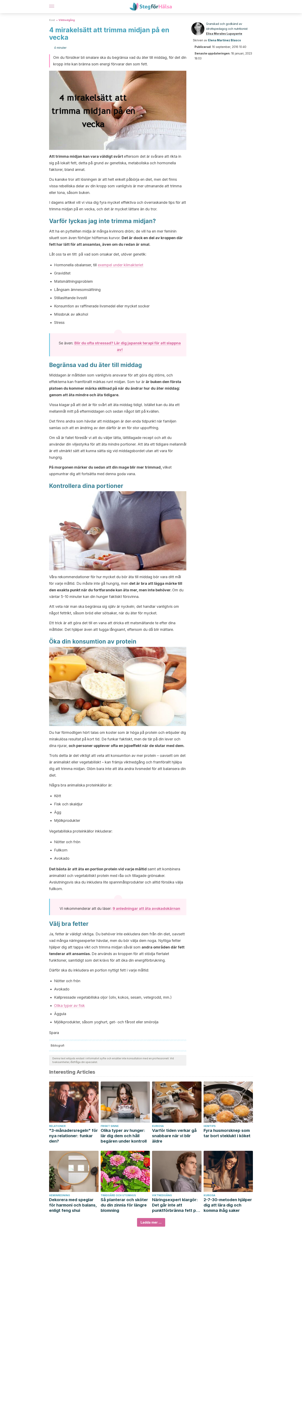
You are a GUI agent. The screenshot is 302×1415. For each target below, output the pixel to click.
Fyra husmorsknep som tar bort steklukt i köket (227, 1133)
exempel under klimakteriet (120, 265)
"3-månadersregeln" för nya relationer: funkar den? (73, 1136)
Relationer (57, 1126)
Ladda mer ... (151, 1222)
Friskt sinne (110, 1126)
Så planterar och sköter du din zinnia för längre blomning (124, 1205)
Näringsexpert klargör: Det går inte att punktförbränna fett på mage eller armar (175, 1205)
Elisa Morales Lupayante (224, 33)
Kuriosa (158, 1126)
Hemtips (210, 1126)
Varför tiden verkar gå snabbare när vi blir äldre (174, 1136)
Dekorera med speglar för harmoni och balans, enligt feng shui (73, 1205)
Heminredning (59, 1195)
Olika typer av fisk (69, 1005)
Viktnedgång (67, 20)
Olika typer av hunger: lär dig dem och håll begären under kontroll (124, 1136)
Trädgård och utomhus (118, 1195)
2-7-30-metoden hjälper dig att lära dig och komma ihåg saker (228, 1205)
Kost (52, 20)
